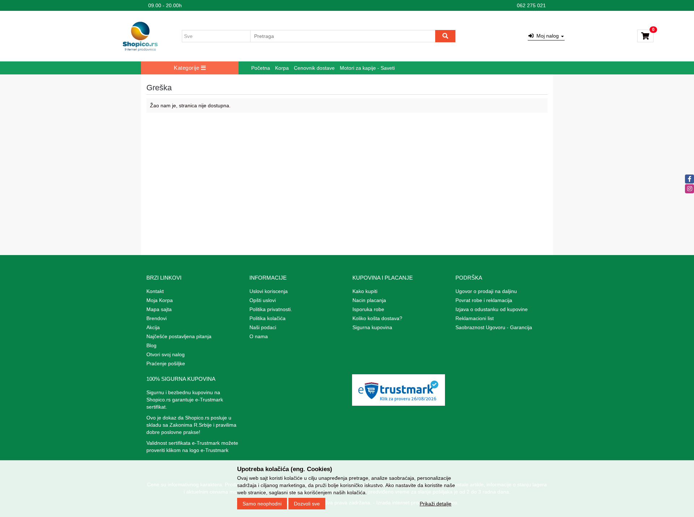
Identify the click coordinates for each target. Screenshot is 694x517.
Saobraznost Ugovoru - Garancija (493, 327)
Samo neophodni (262, 504)
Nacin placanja (369, 300)
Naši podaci (262, 327)
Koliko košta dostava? (377, 318)
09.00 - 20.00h (165, 5)
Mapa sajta (159, 309)
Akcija (153, 327)
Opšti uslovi (262, 300)
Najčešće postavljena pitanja (178, 336)
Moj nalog (547, 36)
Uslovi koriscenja (268, 291)
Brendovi (156, 318)
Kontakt (155, 291)
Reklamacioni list (474, 318)
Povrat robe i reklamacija (483, 300)
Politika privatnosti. (270, 309)
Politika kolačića (267, 318)
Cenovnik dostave (314, 68)
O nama (258, 336)
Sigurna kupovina (372, 327)
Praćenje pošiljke (165, 363)
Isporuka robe (368, 309)
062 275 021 (531, 5)
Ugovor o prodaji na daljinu (486, 291)
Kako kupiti (364, 291)
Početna (260, 68)
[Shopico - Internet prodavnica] (140, 36)
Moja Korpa (159, 300)
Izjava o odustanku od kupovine (491, 309)
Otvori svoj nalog (165, 354)
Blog (151, 345)
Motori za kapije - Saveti (367, 68)
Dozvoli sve (307, 504)
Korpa (282, 68)
